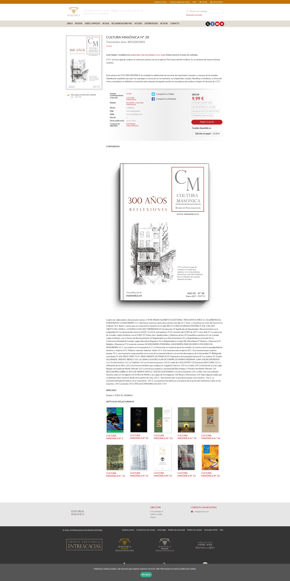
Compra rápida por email (179, 2)
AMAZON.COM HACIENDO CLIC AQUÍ (148, 55)
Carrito (204, 2)
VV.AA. (109, 46)
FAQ (194, 2)
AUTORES (138, 23)
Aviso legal (161, 530)
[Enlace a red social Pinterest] (222, 24)
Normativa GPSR (211, 530)
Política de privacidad (176, 530)
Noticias (164, 23)
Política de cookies (194, 530)
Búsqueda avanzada (194, 15)
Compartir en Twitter (165, 94)
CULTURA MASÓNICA (131, 99)
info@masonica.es (201, 512)
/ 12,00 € (207, 134)
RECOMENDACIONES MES (121, 23)
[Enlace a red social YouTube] (217, 24)
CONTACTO (174, 23)
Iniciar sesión (218, 2)
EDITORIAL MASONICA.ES (132, 125)
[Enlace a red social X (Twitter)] (208, 24)
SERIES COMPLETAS (92, 23)
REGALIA (105, 23)
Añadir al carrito (207, 122)
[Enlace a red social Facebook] (212, 24)
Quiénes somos (160, 2)
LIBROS (70, 23)
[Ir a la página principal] (73, 11)
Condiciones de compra (145, 530)
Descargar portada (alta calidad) (83, 96)
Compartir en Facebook (166, 99)
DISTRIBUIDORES (151, 23)
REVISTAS (78, 23)
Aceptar (146, 574)
